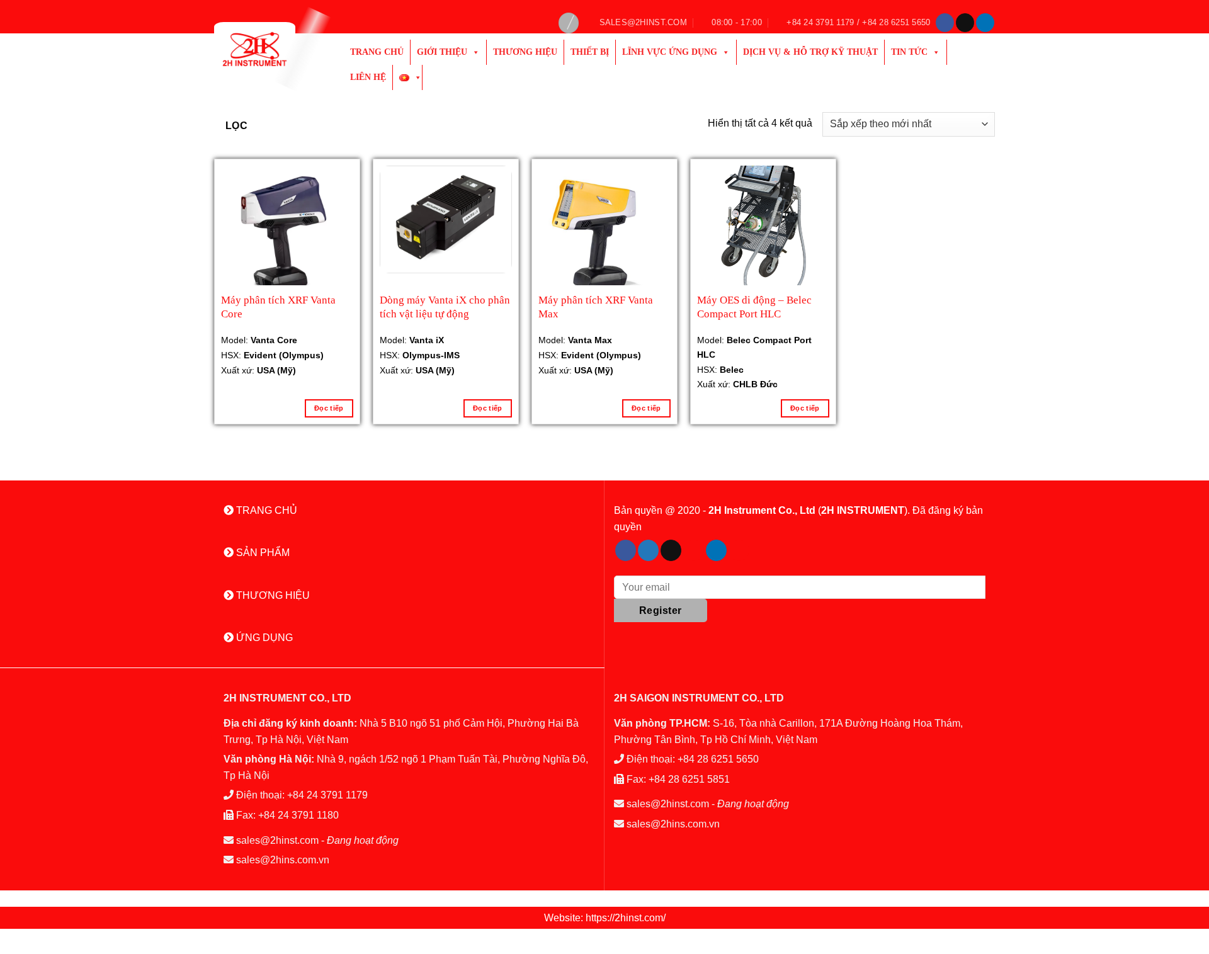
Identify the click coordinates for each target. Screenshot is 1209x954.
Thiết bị (589, 52)
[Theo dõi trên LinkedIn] (985, 22)
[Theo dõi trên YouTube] (739, 550)
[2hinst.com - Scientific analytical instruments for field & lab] (269, 49)
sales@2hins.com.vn (282, 860)
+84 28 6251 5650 (718, 759)
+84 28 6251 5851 (689, 779)
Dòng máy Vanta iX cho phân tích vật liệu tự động (445, 307)
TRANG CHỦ (265, 510)
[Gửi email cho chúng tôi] (965, 22)
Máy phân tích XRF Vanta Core (278, 307)
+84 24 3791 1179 (327, 795)
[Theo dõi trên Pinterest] (693, 550)
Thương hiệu (525, 52)
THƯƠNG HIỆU (272, 595)
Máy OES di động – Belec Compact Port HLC (754, 307)
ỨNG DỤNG (263, 637)
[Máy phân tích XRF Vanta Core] (287, 232)
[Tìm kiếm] (569, 23)
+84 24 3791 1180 (298, 815)
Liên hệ (368, 77)
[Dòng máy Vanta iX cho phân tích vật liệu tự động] (446, 219)
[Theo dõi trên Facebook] (945, 22)
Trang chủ (377, 52)
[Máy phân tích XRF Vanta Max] (604, 232)
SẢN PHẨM (262, 552)
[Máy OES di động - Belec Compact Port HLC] (763, 232)
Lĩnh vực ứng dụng (669, 52)
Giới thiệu (442, 52)
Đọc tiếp (329, 408)
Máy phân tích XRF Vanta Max (595, 307)
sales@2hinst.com (277, 840)
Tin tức (909, 52)
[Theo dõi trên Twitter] (648, 550)
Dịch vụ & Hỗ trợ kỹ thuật (810, 52)
